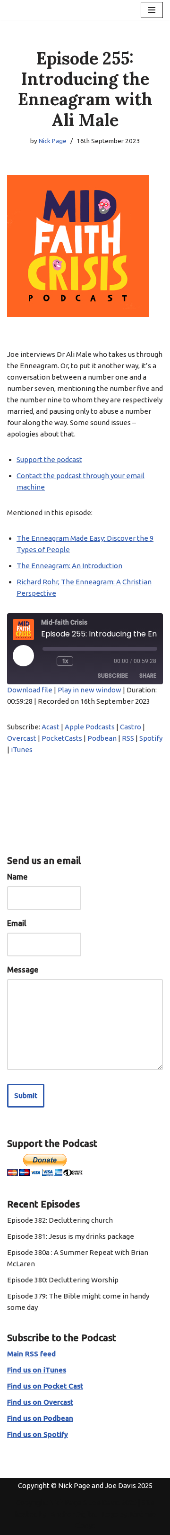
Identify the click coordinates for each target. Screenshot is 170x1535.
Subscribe (113, 676)
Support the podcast (49, 459)
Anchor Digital (71, 1514)
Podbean (102, 738)
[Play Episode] (23, 655)
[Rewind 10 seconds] (47, 661)
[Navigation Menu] (152, 10)
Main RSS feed (31, 1354)
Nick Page (53, 141)
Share (147, 676)
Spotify (150, 738)
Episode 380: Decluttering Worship (63, 1280)
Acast (51, 727)
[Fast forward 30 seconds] (84, 661)
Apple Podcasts (90, 727)
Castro (130, 727)
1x (65, 661)
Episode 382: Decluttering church (60, 1220)
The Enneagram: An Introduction (69, 566)
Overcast (21, 738)
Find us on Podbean (40, 1418)
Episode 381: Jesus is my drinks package (70, 1236)
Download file (29, 690)
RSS (128, 738)
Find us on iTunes (36, 1370)
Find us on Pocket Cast (45, 1386)
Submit (25, 1095)
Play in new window (89, 690)
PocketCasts (62, 738)
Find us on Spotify (37, 1434)
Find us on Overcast (40, 1402)
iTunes (22, 749)
